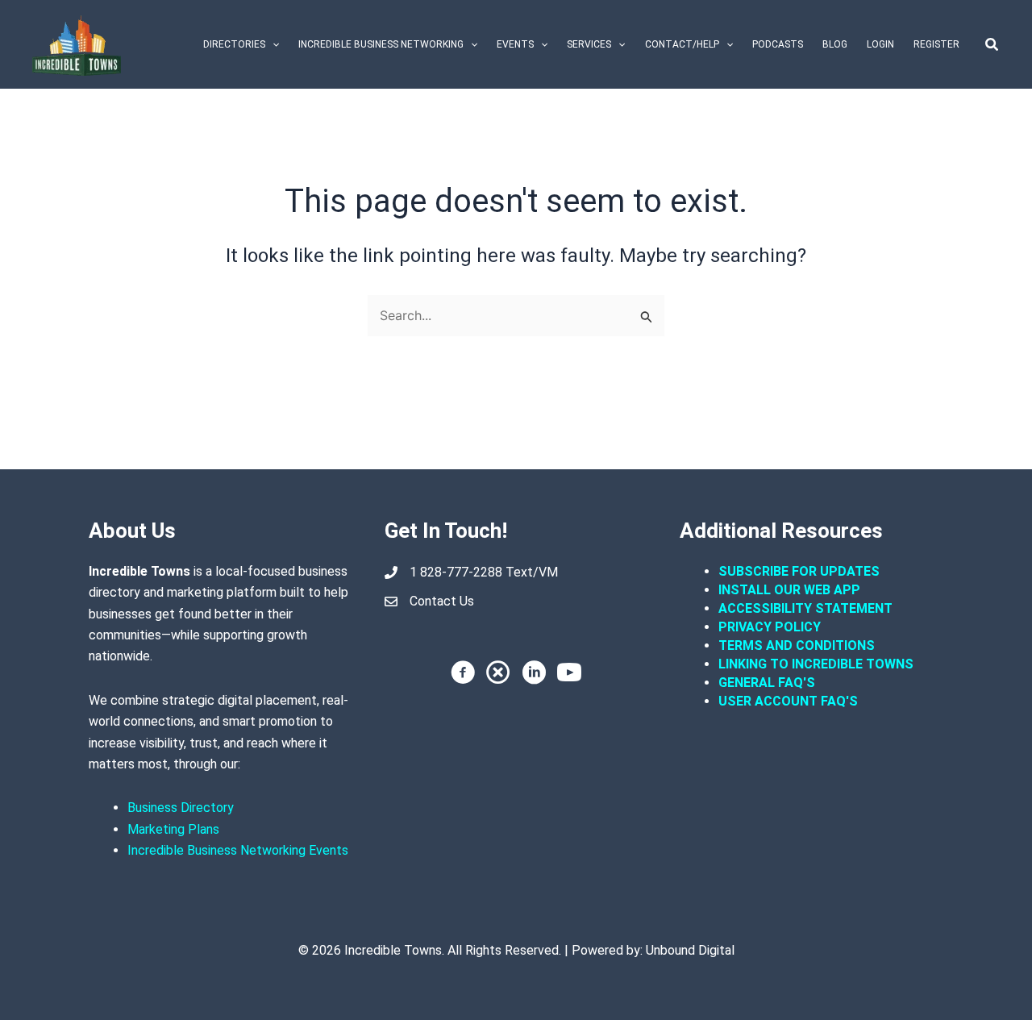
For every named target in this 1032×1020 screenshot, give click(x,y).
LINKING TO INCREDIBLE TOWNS (815, 664)
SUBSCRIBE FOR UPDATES (799, 571)
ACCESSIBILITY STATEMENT (805, 608)
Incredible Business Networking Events (237, 850)
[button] (272, 44)
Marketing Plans (173, 829)
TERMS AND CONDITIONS (798, 645)
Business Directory (180, 807)
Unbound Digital (690, 950)
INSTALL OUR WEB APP (789, 589)
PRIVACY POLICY (769, 627)
